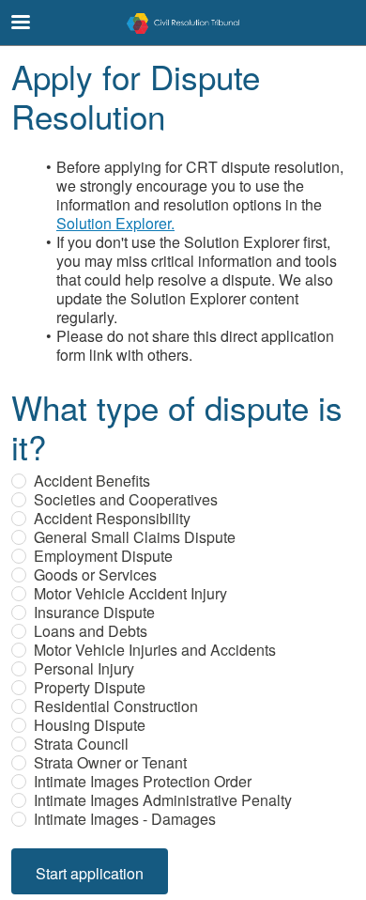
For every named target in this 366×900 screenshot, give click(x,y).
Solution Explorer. (115, 223)
